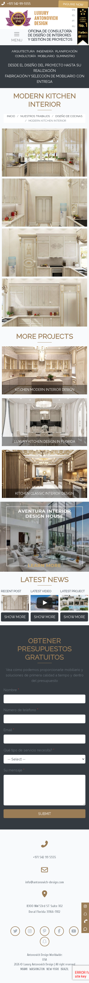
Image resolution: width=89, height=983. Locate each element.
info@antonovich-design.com (44, 882)
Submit (44, 814)
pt (73, 21)
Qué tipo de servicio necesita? (29, 750)
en (73, 10)
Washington (37, 969)
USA (44, 959)
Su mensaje (14, 770)
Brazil (65, 969)
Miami (24, 969)
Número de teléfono (21, 710)
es (73, 15)
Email (9, 730)
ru (73, 26)
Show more (15, 617)
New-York (53, 969)
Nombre (11, 690)
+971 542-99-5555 (19, 4)
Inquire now (73, 4)
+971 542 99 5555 (44, 857)
